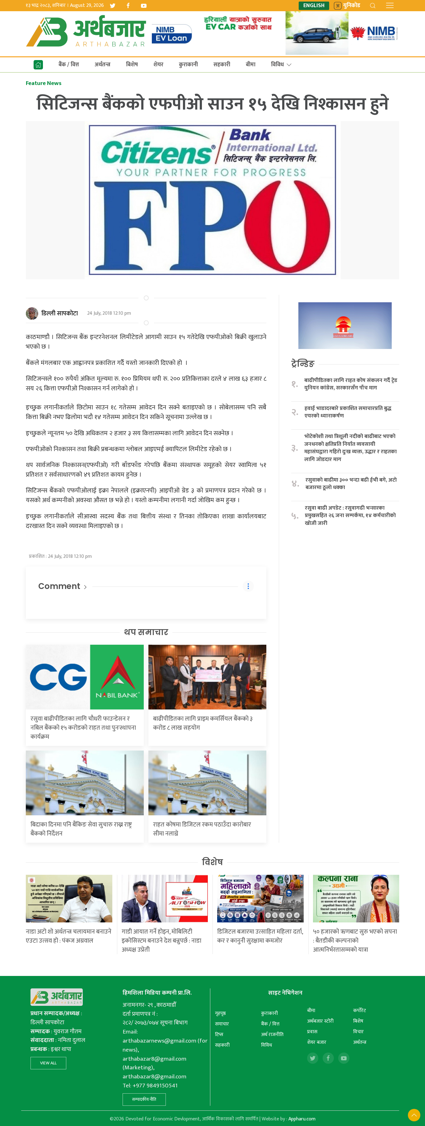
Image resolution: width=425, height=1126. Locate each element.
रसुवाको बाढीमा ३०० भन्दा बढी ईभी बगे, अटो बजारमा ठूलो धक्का (351, 484)
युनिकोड (351, 6)
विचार (358, 1032)
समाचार (222, 1024)
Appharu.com (301, 1119)
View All (48, 1063)
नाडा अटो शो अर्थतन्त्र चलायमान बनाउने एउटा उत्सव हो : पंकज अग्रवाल (68, 936)
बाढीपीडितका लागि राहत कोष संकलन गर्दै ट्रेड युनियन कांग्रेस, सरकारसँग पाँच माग (350, 384)
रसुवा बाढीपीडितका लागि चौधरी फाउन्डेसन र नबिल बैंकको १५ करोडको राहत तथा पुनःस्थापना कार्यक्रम (83, 728)
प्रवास (312, 1032)
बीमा (250, 64)
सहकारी (221, 64)
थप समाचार (146, 632)
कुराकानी (188, 64)
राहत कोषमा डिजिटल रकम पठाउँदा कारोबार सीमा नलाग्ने (202, 829)
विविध (277, 64)
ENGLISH (314, 6)
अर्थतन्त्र (102, 64)
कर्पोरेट (359, 1010)
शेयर (158, 64)
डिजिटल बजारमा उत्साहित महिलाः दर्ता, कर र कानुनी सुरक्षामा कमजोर (260, 936)
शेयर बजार (316, 1042)
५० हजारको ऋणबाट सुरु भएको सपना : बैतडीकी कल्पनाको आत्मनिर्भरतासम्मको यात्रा (355, 940)
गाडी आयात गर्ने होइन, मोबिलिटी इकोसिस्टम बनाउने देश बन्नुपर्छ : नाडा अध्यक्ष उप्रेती (161, 940)
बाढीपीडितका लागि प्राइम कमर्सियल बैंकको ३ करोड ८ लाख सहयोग (203, 723)
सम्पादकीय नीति (144, 1099)
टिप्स (219, 1034)
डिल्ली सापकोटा (59, 313)
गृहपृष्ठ (220, 1013)
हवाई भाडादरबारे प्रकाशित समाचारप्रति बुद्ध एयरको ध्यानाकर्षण (348, 412)
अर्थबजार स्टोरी (320, 1021)
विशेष (212, 862)
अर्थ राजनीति (272, 1034)
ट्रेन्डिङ (303, 364)
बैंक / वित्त (68, 64)
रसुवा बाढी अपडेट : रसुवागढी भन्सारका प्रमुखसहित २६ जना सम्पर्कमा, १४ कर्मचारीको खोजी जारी (350, 515)
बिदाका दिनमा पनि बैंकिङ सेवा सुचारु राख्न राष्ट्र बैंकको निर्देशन (81, 829)
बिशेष (132, 64)
